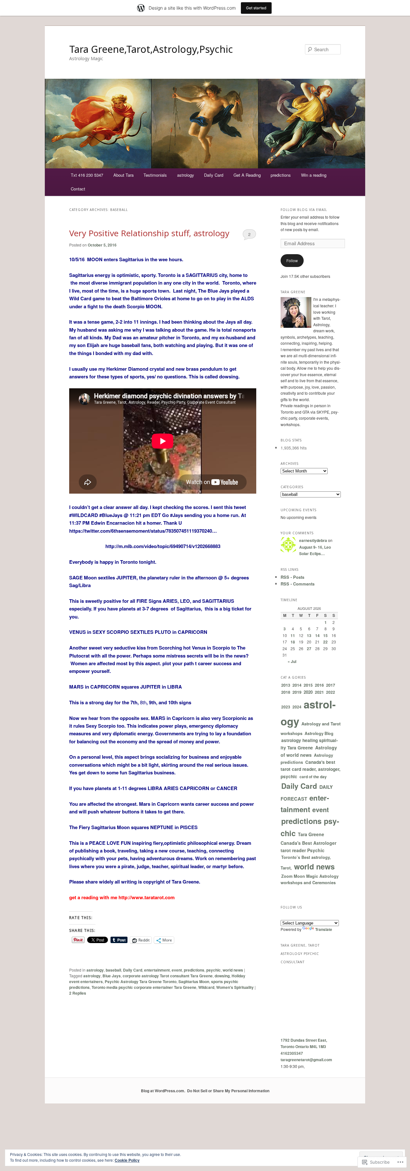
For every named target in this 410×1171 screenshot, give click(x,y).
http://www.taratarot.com (146, 897)
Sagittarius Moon (193, 981)
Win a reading (313, 175)
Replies (77, 993)
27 (309, 648)
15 (325, 635)
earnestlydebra (313, 540)
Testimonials (155, 175)
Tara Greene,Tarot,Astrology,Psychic (151, 49)
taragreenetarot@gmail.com (306, 1059)
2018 (285, 692)
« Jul (292, 661)
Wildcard (206, 987)
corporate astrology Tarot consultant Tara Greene (168, 976)
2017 (330, 685)
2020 (308, 692)
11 (293, 635)
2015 (308, 685)
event (177, 970)
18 (293, 642)
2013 (285, 685)
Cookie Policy (127, 1160)
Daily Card (213, 175)
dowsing (222, 976)
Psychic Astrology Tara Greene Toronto (140, 981)
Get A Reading (247, 175)
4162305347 (292, 1053)
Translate (323, 929)
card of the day (313, 776)
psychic (213, 970)
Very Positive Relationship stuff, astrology (149, 233)
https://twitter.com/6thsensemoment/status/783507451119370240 (140, 530)
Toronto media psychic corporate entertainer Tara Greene (144, 987)
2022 (330, 692)
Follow (292, 260)
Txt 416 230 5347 (87, 175)
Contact (78, 189)
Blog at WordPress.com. (163, 1091)
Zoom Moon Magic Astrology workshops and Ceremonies (310, 879)
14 (317, 635)
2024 (296, 707)
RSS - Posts (292, 577)
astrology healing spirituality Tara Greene (309, 744)
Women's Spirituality (235, 987)
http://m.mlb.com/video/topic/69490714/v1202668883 (162, 546)
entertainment (157, 970)
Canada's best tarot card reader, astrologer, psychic (310, 769)
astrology (185, 175)
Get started (256, 7)
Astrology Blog (319, 733)
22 (325, 642)
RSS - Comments (298, 584)
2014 (296, 685)
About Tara (123, 175)
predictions (281, 175)
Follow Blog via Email (304, 209)
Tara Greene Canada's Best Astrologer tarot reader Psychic (308, 842)
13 (309, 635)
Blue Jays (111, 976)
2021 (319, 692)
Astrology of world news (309, 751)
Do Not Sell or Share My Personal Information (228, 1091)
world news (233, 970)
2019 (296, 692)
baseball (113, 970)
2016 (319, 685)
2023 (285, 707)
